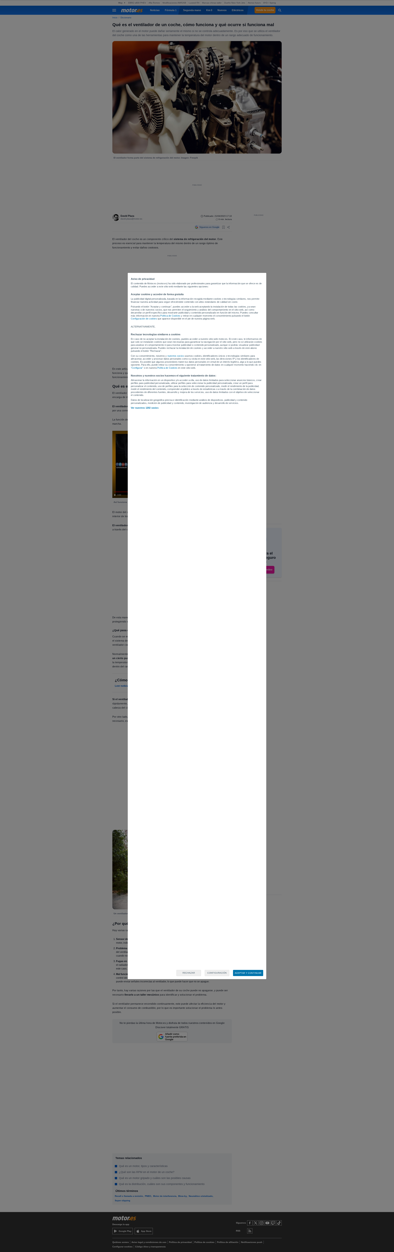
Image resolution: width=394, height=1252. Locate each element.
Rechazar (189, 973)
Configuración (217, 973)
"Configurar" (137, 367)
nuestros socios (175, 356)
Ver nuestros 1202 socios (145, 407)
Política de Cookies (170, 315)
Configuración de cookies (144, 318)
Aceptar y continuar (248, 973)
